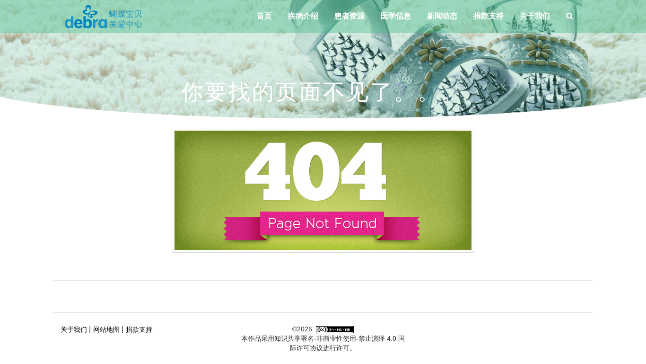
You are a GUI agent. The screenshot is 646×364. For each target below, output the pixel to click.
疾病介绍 (303, 15)
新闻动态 (442, 15)
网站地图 (106, 329)
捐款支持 (488, 15)
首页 (264, 15)
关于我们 (535, 15)
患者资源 (349, 15)
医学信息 (396, 15)
